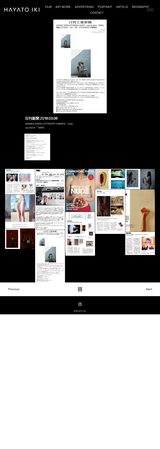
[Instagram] (80, 304)
